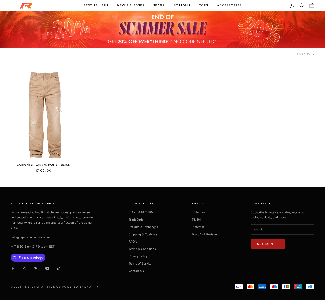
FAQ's (133, 242)
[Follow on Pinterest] (36, 268)
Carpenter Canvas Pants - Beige (43, 165)
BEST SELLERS (95, 5)
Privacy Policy (138, 256)
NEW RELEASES (131, 5)
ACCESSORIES (229, 5)
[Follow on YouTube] (47, 268)
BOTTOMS (182, 5)
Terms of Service (140, 263)
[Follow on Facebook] (13, 268)
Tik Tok (196, 220)
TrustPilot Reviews (205, 234)
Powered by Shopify (80, 286)
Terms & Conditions (142, 249)
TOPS (203, 5)
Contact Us (136, 271)
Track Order (137, 220)
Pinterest (198, 227)
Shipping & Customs (143, 234)
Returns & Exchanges (143, 227)
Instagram (199, 212)
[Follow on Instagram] (24, 268)
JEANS (159, 5)
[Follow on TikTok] (59, 268)
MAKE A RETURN (141, 212)
